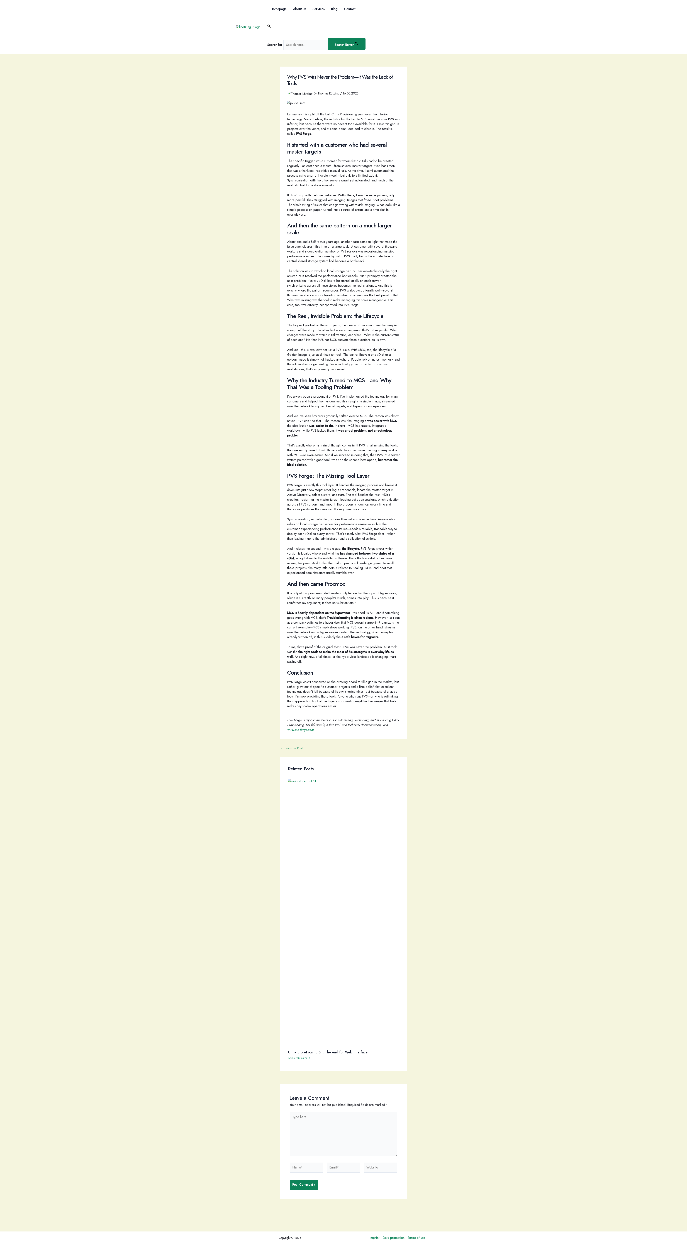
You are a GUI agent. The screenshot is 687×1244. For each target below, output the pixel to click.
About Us (299, 9)
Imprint (374, 1237)
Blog (334, 9)
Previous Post (291, 748)
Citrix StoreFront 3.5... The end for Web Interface (327, 1052)
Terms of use (416, 1237)
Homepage (279, 9)
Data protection (394, 1237)
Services (319, 9)
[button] (316, 27)
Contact (349, 9)
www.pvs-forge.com (300, 729)
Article (291, 1058)
